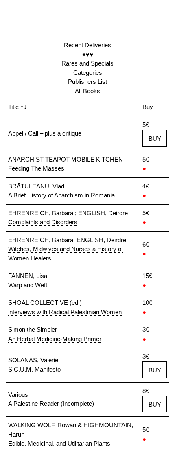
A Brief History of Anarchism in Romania (61, 195)
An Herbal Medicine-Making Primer (54, 338)
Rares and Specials (87, 63)
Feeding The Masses (36, 168)
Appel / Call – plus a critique (44, 133)
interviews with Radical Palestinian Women (65, 311)
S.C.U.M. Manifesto (34, 369)
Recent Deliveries (87, 45)
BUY (155, 138)
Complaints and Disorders (42, 222)
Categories (87, 72)
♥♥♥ (87, 54)
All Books (87, 90)
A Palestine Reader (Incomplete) (51, 403)
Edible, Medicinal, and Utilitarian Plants (59, 443)
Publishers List (87, 81)
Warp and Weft (27, 285)
